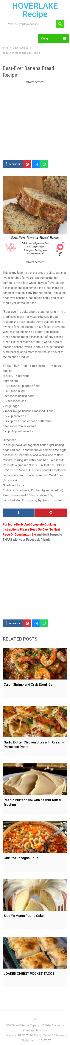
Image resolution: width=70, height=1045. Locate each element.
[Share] (19, 513)
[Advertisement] (35, 119)
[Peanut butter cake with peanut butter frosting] (35, 778)
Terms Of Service (53, 1035)
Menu (44, 38)
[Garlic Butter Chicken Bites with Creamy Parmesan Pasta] (35, 720)
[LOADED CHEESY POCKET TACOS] (35, 952)
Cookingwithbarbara (35, 1030)
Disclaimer (27, 1040)
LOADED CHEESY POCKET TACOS (29, 973)
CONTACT (45, 1040)
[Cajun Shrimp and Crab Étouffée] (35, 663)
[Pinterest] (51, 513)
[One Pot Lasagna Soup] (35, 836)
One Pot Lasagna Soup (21, 858)
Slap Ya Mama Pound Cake (24, 916)
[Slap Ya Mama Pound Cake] (35, 894)
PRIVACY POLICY (28, 1035)
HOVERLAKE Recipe (35, 10)
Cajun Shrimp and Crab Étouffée (28, 684)
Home (9, 1035)
